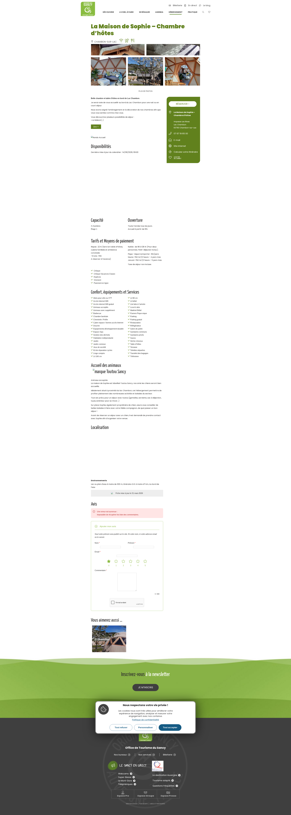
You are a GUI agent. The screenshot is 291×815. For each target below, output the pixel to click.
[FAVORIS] (209, 12)
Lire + (96, 126)
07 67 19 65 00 (181, 133)
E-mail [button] (177, 140)
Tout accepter (170, 727)
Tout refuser (121, 727)
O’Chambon (102, 639)
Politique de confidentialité (145, 719)
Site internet (180, 146)
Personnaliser (145, 727)
